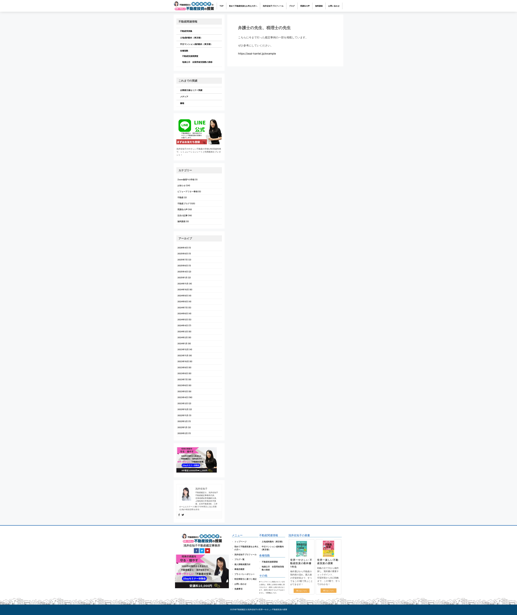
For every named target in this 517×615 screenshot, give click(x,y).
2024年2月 (182, 337)
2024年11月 (182, 283)
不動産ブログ (183, 203)
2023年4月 (182, 397)
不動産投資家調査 (190, 56)
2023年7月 (182, 379)
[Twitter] (183, 515)
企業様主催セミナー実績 (191, 90)
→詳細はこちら (271, 593)
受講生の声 (305, 6)
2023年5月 (182, 391)
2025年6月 (182, 265)
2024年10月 (183, 289)
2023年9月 (182, 367)
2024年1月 (182, 343)
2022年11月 (182, 415)
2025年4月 (182, 271)
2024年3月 (182, 331)
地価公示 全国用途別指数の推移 (197, 62)
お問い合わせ (334, 6)
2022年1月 (182, 427)
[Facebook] (179, 515)
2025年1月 (182, 277)
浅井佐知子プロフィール (273, 6)
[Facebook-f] (196, 550)
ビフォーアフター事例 (187, 191)
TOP (221, 6)
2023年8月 (182, 373)
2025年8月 (182, 253)
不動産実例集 (186, 31)
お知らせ (181, 185)
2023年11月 (182, 355)
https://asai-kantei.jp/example (257, 53)
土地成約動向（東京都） (191, 37)
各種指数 (184, 50)
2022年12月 (183, 409)
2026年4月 (182, 247)
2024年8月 (182, 301)
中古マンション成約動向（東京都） (196, 44)
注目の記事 (182, 215)
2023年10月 (183, 361)
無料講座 (319, 6)
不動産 (180, 197)
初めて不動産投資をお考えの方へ (243, 6)
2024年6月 (182, 313)
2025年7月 (182, 259)
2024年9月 (182, 295)
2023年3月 (182, 403)
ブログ (292, 6)
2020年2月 (182, 433)
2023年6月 (182, 385)
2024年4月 (182, 325)
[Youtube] (207, 550)
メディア (184, 96)
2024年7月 (182, 307)
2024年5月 (182, 319)
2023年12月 (183, 349)
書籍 (182, 103)
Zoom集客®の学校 (186, 179)
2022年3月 (182, 421)
